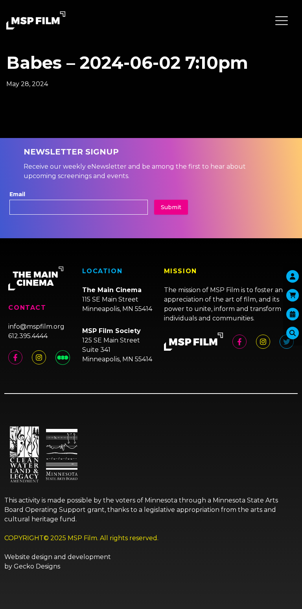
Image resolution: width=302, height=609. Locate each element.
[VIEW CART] (292, 295)
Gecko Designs (37, 566)
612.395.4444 (28, 336)
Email (17, 194)
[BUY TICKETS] (292, 314)
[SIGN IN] (292, 276)
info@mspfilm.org (36, 326)
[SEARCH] (292, 333)
